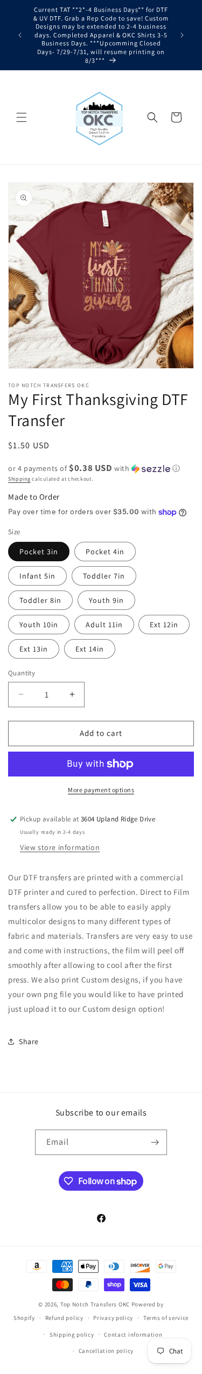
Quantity (21, 673)
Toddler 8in (40, 600)
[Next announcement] (182, 35)
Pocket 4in (105, 551)
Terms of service (166, 1318)
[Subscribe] (154, 1142)
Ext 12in (164, 624)
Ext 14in (89, 649)
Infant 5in (37, 576)
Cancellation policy (106, 1351)
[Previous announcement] (20, 35)
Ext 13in (33, 649)
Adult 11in (104, 624)
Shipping (19, 478)
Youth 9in (106, 600)
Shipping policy (72, 1334)
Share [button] (29, 1041)
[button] (21, 117)
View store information (60, 847)
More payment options (101, 790)
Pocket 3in (38, 551)
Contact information (133, 1334)
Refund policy (64, 1318)
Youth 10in (38, 624)
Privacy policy (113, 1318)
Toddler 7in (104, 576)
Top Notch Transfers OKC (95, 1304)
